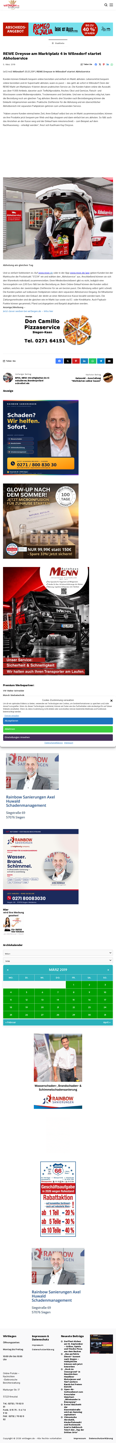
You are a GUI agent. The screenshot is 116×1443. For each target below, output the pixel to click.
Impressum (68, 743)
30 (89, 1014)
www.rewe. (44, 272)
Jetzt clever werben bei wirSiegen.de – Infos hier (28, 311)
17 (105, 999)
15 (74, 999)
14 (58, 999)
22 (74, 1007)
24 (105, 1007)
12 (26, 999)
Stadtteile (59, 43)
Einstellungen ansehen (17, 737)
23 (89, 1007)
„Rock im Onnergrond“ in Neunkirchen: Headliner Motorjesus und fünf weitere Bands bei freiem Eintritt (73, 1378)
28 (58, 1014)
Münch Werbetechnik (13, 695)
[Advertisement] (58, 152)
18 (11, 1007)
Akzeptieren (11, 720)
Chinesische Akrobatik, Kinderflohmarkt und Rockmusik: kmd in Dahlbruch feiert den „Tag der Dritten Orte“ (74, 1425)
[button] (111, 700)
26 (26, 1014)
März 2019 (58, 969)
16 (89, 999)
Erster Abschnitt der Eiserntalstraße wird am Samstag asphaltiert (73, 1409)
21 (58, 1007)
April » (107, 1022)
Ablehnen (10, 729)
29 (73, 1014)
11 (11, 999)
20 (42, 1007)
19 (27, 1007)
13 (42, 999)
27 (42, 1014)
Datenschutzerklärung (54, 743)
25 (11, 1014)
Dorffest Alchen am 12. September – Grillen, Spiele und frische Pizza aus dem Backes (73, 1346)
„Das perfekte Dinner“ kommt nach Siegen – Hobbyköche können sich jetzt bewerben (73, 1360)
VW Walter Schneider (13, 690)
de (51, 272)
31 (105, 1014)
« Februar (10, 1022)
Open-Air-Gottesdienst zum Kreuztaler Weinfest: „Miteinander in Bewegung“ (73, 1395)
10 (105, 992)
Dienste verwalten (12, 716)
